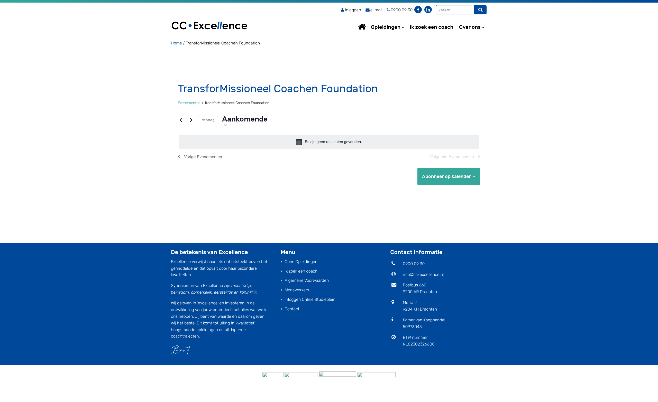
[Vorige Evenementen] (181, 120)
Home (367, 26)
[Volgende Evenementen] (191, 120)
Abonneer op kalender (446, 176)
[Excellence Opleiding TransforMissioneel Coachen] (209, 19)
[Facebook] (418, 9)
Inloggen (353, 9)
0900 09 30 (414, 263)
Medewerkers (297, 289)
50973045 (412, 326)
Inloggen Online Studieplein (310, 299)
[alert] (329, 142)
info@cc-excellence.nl (423, 274)
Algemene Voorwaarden (307, 280)
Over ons (470, 27)
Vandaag (208, 120)
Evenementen (189, 103)
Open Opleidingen (301, 261)
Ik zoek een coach (431, 27)
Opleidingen (385, 27)
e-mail (376, 9)
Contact (292, 308)
